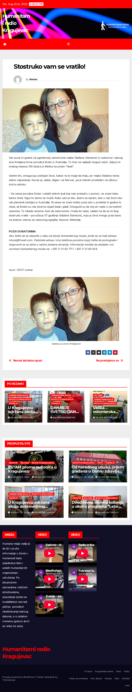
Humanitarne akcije (18, 395)
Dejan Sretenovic (22, 417)
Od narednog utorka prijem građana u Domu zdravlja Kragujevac (98, 471)
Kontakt (126, 678)
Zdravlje (13, 403)
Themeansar (8, 680)
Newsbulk (49, 677)
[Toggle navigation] (68, 44)
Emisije (108, 678)
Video (127, 671)
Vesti (100, 463)
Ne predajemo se (107, 360)
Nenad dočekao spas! (27, 360)
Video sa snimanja (78, 678)
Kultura (25, 463)
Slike (117, 678)
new (127, 685)
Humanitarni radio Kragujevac (16, 23)
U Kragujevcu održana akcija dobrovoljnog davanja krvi (29, 506)
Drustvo (13, 463)
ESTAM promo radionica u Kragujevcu (32, 469)
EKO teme (98, 395)
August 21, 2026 (20, 512)
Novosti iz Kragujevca (20, 399)
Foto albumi (96, 678)
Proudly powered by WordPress (18, 677)
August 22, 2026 (20, 477)
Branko (33, 79)
